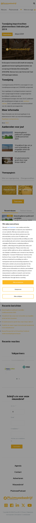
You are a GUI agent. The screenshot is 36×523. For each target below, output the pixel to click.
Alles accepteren (18, 282)
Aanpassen (18, 289)
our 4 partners (11, 227)
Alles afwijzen (18, 296)
